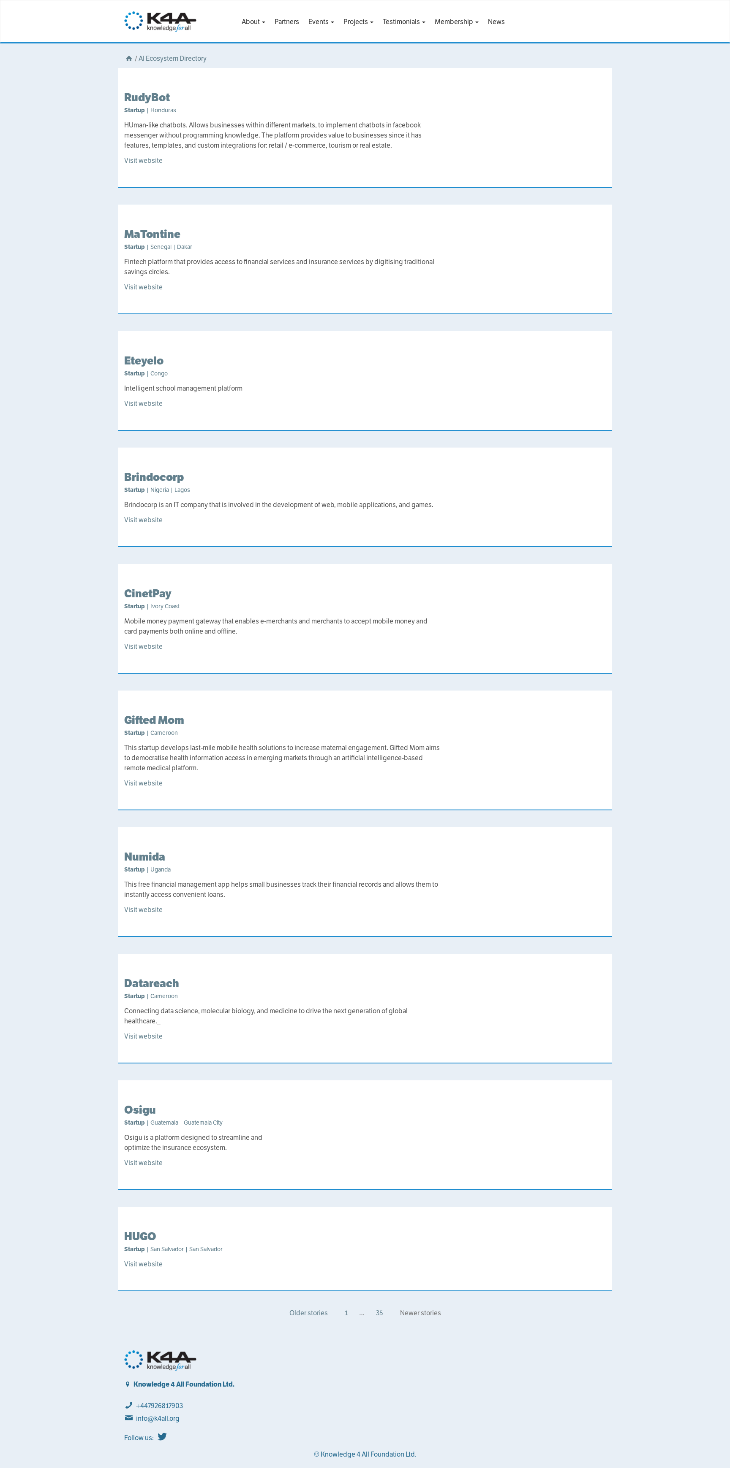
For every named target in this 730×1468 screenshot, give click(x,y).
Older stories (308, 1313)
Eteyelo (143, 360)
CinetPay (148, 593)
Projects (356, 21)
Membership (454, 21)
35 (379, 1313)
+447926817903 (159, 1405)
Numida (144, 857)
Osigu (140, 1110)
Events (319, 21)
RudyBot (147, 97)
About (251, 21)
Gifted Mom (154, 720)
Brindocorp (154, 477)
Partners (287, 21)
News (496, 21)
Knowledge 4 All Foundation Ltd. (183, 1384)
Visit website (143, 160)
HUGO (140, 1236)
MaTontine (152, 234)
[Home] (128, 58)
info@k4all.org (158, 1418)
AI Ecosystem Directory (173, 58)
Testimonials (402, 21)
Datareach (151, 983)
